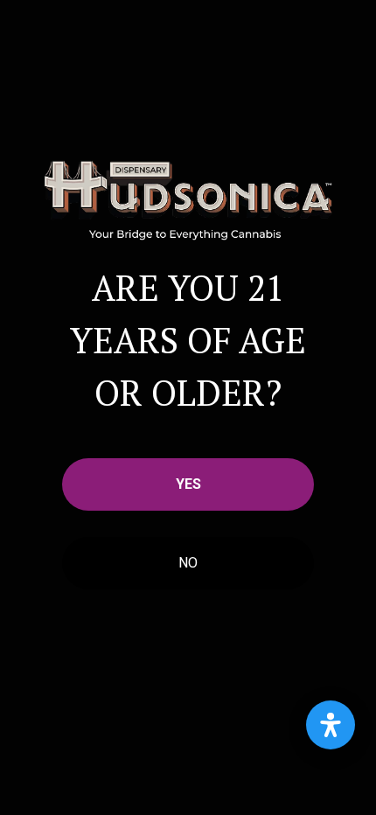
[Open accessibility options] (330, 724)
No (188, 562)
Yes (188, 484)
